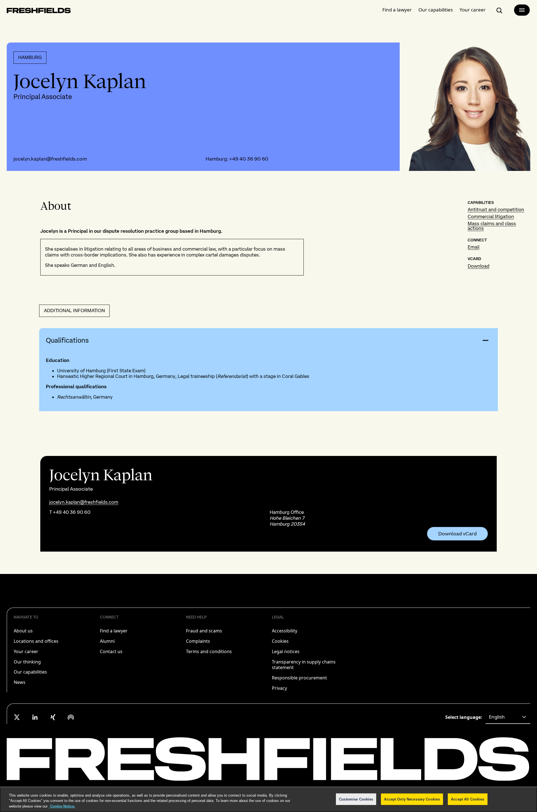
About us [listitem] (23, 631)
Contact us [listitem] (111, 651)
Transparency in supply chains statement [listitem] (304, 665)
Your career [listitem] (26, 651)
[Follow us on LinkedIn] (35, 717)
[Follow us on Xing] (53, 717)
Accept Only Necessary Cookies (412, 799)
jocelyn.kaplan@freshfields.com (50, 159)
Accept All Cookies (467, 799)
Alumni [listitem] (107, 641)
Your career (473, 9)
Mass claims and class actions (492, 226)
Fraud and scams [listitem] (204, 631)
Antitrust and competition (496, 209)
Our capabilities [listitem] (30, 672)
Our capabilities (435, 9)
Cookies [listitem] (280, 641)
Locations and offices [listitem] (36, 641)
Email (473, 247)
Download (478, 266)
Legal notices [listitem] (286, 651)
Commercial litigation (491, 216)
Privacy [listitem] (279, 688)
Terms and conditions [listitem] (209, 651)
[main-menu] (522, 10)
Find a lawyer (397, 9)
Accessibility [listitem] (284, 631)
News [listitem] (19, 682)
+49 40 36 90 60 (248, 159)
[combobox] (508, 717)
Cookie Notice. (62, 806)
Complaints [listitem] (198, 641)
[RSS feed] (70, 717)
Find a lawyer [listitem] (114, 631)
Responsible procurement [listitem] (299, 678)
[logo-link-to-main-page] (39, 11)
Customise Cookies (356, 799)
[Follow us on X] (17, 717)
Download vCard (457, 533)
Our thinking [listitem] (27, 662)
